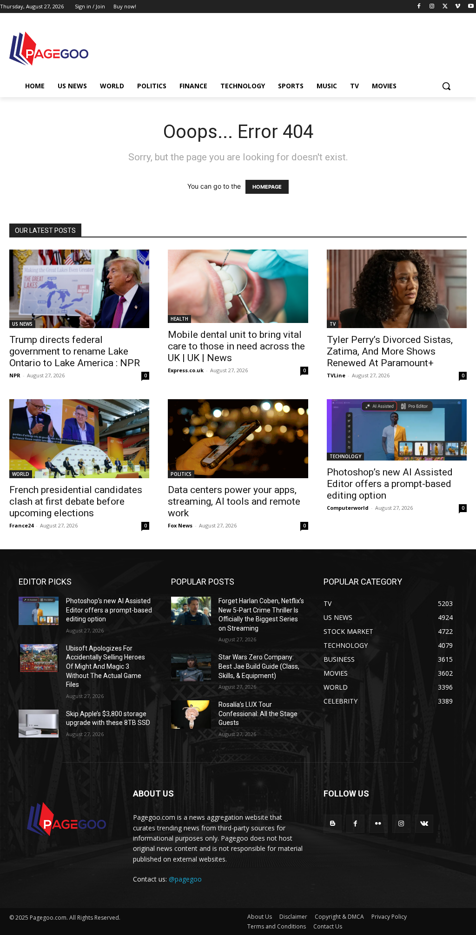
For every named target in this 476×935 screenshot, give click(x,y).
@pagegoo (185, 879)
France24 (21, 525)
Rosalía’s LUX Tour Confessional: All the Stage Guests (258, 713)
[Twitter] (445, 6)
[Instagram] (432, 6)
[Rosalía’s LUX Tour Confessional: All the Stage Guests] (191, 714)
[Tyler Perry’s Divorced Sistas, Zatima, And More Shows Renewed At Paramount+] (397, 289)
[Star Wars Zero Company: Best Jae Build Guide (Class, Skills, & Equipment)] (191, 667)
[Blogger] (333, 824)
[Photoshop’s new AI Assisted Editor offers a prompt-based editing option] (397, 430)
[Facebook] (419, 6)
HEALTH (179, 319)
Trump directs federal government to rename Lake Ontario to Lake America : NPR (74, 351)
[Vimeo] (457, 6)
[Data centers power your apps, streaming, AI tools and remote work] (238, 438)
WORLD (20, 474)
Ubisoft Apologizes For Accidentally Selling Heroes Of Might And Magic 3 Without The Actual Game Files (105, 666)
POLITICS (181, 474)
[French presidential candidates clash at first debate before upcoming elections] (79, 438)
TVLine (336, 375)
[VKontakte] (424, 824)
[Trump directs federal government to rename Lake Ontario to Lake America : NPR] (79, 289)
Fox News (180, 525)
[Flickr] (378, 824)
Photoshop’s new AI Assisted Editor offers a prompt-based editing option (390, 484)
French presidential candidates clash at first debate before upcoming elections (75, 501)
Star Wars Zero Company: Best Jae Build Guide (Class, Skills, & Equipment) (258, 666)
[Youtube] (470, 6)
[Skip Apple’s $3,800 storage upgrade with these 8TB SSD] (39, 723)
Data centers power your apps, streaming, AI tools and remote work (234, 501)
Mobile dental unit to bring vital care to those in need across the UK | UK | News (236, 346)
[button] (446, 86)
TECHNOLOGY (345, 456)
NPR (14, 375)
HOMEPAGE (267, 187)
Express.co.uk (186, 370)
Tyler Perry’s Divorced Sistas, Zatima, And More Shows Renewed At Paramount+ (390, 351)
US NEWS (22, 324)
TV (333, 324)
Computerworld (348, 507)
